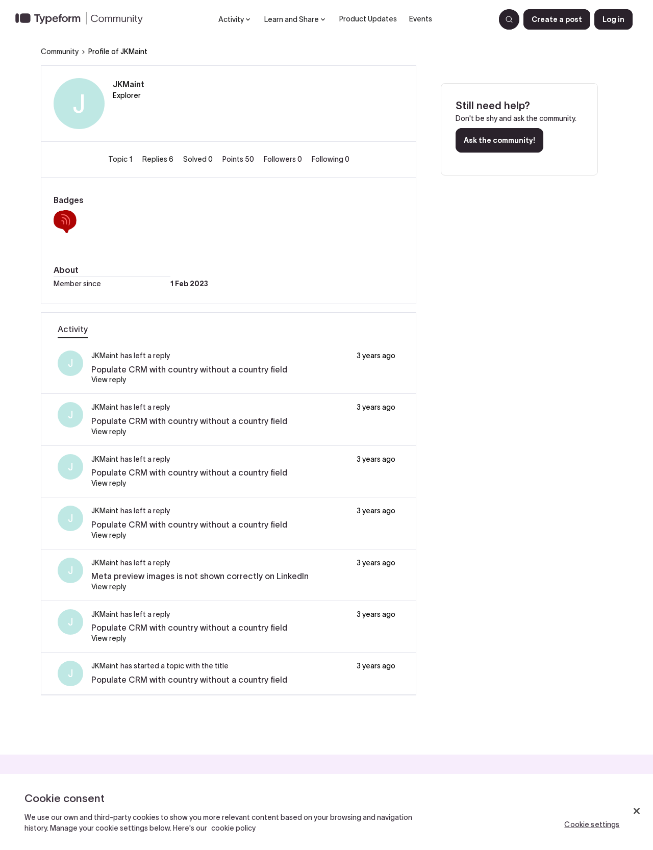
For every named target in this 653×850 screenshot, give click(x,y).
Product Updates (368, 19)
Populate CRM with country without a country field (189, 369)
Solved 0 (198, 159)
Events (420, 19)
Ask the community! (499, 140)
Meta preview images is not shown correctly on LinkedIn (200, 576)
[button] (556, 19)
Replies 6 (158, 159)
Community (60, 51)
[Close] (636, 811)
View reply (108, 380)
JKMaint (128, 84)
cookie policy (233, 828)
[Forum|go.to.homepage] (83, 19)
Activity (73, 329)
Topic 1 (121, 159)
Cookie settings (591, 824)
